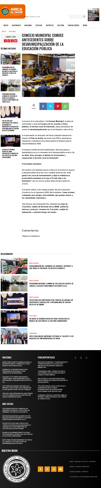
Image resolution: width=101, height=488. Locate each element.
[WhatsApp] (65, 106)
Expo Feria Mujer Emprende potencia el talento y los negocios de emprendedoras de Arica (51, 337)
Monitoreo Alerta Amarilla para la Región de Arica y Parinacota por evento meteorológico (17, 364)
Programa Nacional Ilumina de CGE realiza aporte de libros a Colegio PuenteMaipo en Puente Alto (10, 98)
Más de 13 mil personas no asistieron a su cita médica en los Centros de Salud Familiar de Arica (17, 395)
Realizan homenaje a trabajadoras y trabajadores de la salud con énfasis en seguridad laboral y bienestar (53, 364)
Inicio (4, 31)
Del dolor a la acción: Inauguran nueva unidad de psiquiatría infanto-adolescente (53, 380)
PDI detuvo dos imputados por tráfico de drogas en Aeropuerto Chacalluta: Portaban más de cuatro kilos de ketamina (10, 125)
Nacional (12, 31)
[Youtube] (15, 40)
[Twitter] (12, 40)
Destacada (34, 263)
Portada (33, 333)
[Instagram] (8, 40)
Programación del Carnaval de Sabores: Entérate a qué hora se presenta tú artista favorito (93, 15)
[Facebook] (5, 40)
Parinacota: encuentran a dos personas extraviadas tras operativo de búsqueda (15, 371)
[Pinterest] (58, 106)
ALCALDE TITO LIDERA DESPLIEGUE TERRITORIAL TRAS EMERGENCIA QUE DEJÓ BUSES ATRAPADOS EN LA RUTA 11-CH (17, 379)
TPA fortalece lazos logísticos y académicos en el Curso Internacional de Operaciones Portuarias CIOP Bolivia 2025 (52, 388)
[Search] (84, 17)
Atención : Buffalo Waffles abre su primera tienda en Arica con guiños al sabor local (52, 397)
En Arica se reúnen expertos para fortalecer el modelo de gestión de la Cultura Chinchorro (10, 153)
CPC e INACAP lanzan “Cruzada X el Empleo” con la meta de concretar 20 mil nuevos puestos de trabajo (16, 387)
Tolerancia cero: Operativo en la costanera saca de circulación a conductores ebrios (51, 373)
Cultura (32, 316)
